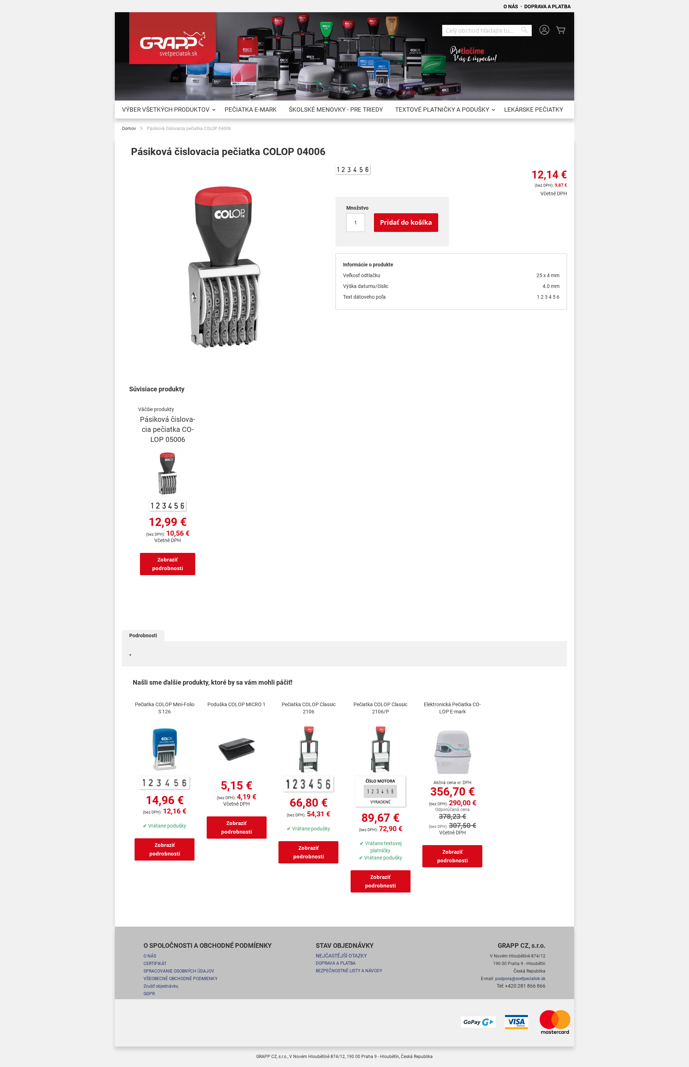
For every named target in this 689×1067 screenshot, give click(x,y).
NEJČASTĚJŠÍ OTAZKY (341, 956)
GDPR (149, 993)
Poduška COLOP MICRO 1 (236, 704)
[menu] (344, 109)
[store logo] (174, 41)
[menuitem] (167, 109)
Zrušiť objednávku (161, 986)
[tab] (143, 635)
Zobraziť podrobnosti (167, 564)
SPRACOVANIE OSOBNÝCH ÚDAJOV (179, 971)
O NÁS (511, 6)
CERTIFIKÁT (155, 963)
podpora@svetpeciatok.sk (520, 978)
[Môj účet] (544, 30)
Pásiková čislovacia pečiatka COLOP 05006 (167, 429)
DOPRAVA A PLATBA (547, 6)
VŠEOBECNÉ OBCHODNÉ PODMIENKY (180, 978)
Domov (129, 128)
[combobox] (487, 30)
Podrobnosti (143, 635)
